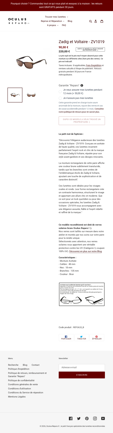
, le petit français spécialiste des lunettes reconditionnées (82, 426)
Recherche (13, 365)
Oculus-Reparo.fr (52, 426)
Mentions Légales (17, 396)
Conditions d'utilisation (19, 388)
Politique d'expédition (18, 369)
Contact (35, 365)
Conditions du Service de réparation (25, 392)
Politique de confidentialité (21, 380)
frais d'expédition (94, 65)
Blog (25, 365)
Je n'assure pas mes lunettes (78, 98)
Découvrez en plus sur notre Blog (85, 251)
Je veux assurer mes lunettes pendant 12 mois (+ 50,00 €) (82, 91)
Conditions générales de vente (23, 384)
